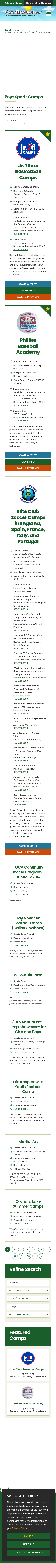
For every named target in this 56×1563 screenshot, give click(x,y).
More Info (36, 291)
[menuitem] (14, 30)
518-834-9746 (20, 992)
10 (29, 1256)
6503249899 (19, 804)
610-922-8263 (20, 249)
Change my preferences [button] (29, 1552)
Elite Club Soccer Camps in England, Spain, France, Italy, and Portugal (28, 526)
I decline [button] (28, 1544)
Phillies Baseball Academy (28, 346)
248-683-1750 (20, 1223)
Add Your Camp (13, 3)
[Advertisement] (28, 65)
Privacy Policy (19, 1528)
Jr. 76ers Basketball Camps (28, 171)
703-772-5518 (20, 894)
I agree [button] (28, 1536)
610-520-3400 (20, 405)
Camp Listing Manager (38, 3)
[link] (19, 1528)
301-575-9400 (20, 945)
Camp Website (35, 284)
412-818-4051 (20, 1109)
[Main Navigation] (48, 13)
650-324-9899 (20, 609)
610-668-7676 (20, 234)
